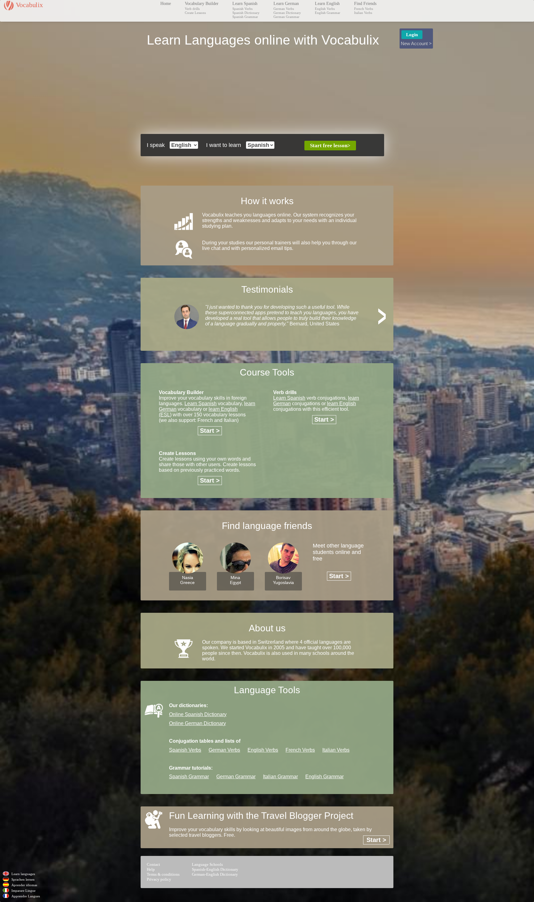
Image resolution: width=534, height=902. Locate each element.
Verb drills (192, 9)
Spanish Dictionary (246, 13)
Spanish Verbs (242, 9)
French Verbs (363, 9)
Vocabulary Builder (201, 4)
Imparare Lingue (23, 890)
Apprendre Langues (25, 896)
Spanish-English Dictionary (215, 869)
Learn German (286, 4)
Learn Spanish (244, 4)
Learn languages (23, 874)
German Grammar (286, 17)
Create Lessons (195, 13)
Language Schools (207, 864)
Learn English (327, 4)
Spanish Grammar (245, 17)
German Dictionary (287, 13)
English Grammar (327, 13)
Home (165, 4)
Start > (210, 430)
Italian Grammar (280, 776)
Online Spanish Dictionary (198, 714)
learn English (341, 403)
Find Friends (365, 4)
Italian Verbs (363, 13)
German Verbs (283, 9)
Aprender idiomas (24, 885)
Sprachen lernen (23, 879)
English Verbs (325, 9)
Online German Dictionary (197, 723)
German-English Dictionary (215, 874)
